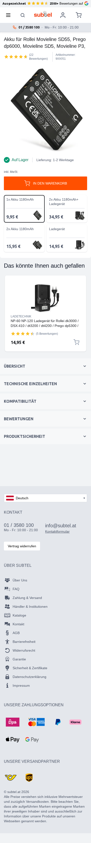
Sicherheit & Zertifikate (30, 668)
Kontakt (18, 624)
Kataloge (19, 615)
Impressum (21, 685)
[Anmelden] (63, 15)
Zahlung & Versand (27, 598)
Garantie (19, 659)
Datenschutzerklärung (29, 677)
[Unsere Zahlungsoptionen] (12, 722)
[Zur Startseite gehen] (43, 14)
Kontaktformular (57, 531)
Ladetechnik (21, 316)
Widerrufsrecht (24, 650)
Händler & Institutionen (30, 606)
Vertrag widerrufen (22, 546)
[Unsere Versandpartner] (10, 778)
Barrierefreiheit (24, 642)
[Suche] (22, 15)
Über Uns (20, 580)
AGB (16, 633)
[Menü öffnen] (10, 15)
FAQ (16, 589)
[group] (16, 56)
